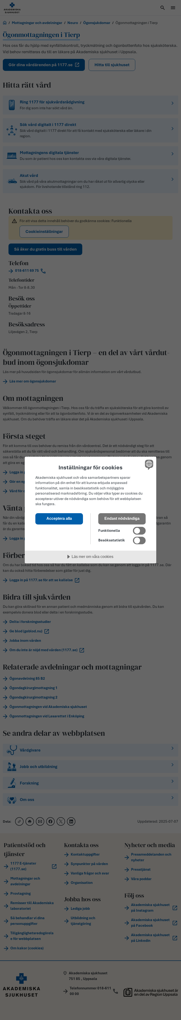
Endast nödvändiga (122, 518)
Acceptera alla (59, 518)
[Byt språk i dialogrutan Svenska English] (148, 465)
